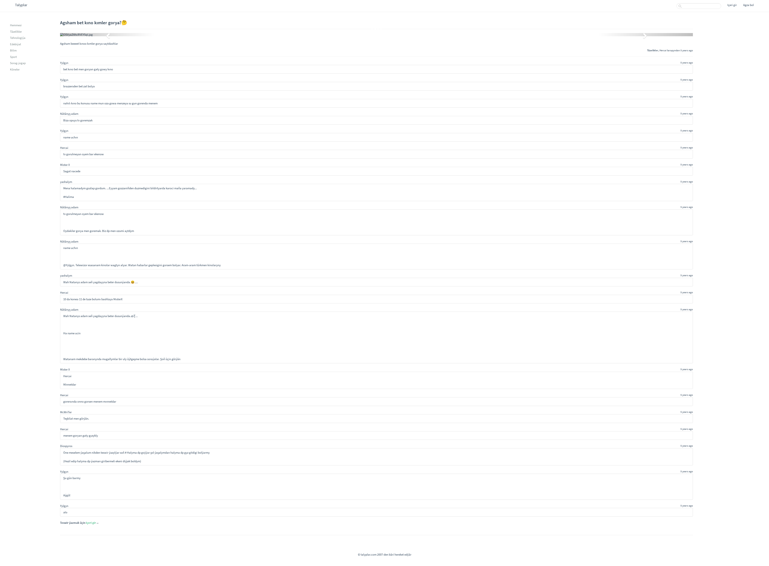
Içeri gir (732, 5)
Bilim (13, 50)
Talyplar (21, 5)
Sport (13, 57)
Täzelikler (16, 31)
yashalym (66, 182)
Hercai (662, 50)
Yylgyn (64, 63)
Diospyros (66, 446)
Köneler (15, 69)
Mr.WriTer (66, 412)
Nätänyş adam (69, 114)
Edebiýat (15, 44)
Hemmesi (16, 25)
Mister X (65, 165)
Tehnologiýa (17, 38)
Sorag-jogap (18, 63)
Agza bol (748, 5)
